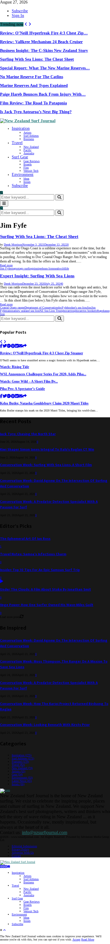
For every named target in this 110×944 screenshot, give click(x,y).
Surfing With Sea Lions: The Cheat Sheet (37, 59)
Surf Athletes (31, 135)
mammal (10, 310)
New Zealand (31, 146)
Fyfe (64, 307)
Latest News (22, 780)
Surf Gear (20, 157)
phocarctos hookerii (85, 310)
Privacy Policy (20, 849)
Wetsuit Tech (30, 170)
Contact (16, 855)
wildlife (64, 268)
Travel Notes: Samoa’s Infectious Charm (33, 554)
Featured (20, 761)
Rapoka (101, 310)
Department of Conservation (41, 307)
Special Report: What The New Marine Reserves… (45, 68)
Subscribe (20, 11)
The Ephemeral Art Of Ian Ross (25, 539)
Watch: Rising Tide (14, 367)
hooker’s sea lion (77, 307)
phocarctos (68, 310)
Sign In (18, 15)
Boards (27, 164)
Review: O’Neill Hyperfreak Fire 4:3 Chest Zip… (44, 33)
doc (60, 307)
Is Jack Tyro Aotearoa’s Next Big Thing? (36, 112)
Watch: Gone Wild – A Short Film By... (29, 381)
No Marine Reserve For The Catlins (31, 77)
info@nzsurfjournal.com (44, 832)
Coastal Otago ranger (12, 307)
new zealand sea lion (28, 310)
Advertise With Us (23, 852)
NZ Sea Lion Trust (51, 310)
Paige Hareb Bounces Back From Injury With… (43, 94)
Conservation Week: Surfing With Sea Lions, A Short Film (46, 465)
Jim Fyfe (5, 268)
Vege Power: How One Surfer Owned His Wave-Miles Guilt (46, 605)
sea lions (49, 268)
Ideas (26, 178)
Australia (28, 153)
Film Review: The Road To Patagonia (33, 103)
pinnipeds (38, 268)
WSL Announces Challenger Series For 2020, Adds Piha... (43, 374)
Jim (89, 307)
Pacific (27, 150)
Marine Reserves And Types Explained (34, 85)
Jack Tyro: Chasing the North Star (28, 434)
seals (57, 268)
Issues (27, 181)
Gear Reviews (31, 161)
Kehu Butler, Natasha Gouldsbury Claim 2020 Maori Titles (44, 403)
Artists (27, 132)
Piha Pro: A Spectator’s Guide (22, 389)
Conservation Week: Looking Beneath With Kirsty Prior (45, 725)
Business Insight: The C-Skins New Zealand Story (44, 50)
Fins (26, 167)
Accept (76, 939)
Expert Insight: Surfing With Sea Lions (37, 276)
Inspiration (21, 128)
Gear (17, 774)
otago (14, 268)
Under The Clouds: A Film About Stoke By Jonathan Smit (45, 589)
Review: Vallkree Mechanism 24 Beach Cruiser (41, 42)
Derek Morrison (13, 244)
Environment (22, 174)
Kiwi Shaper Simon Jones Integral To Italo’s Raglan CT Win (47, 449)
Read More (87, 939)
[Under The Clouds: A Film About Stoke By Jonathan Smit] (1, 581)
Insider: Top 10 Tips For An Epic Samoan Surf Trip (40, 570)
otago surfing (25, 268)
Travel (17, 143)
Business (28, 139)
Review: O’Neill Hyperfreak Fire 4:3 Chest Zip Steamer (41, 353)
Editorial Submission (24, 846)
